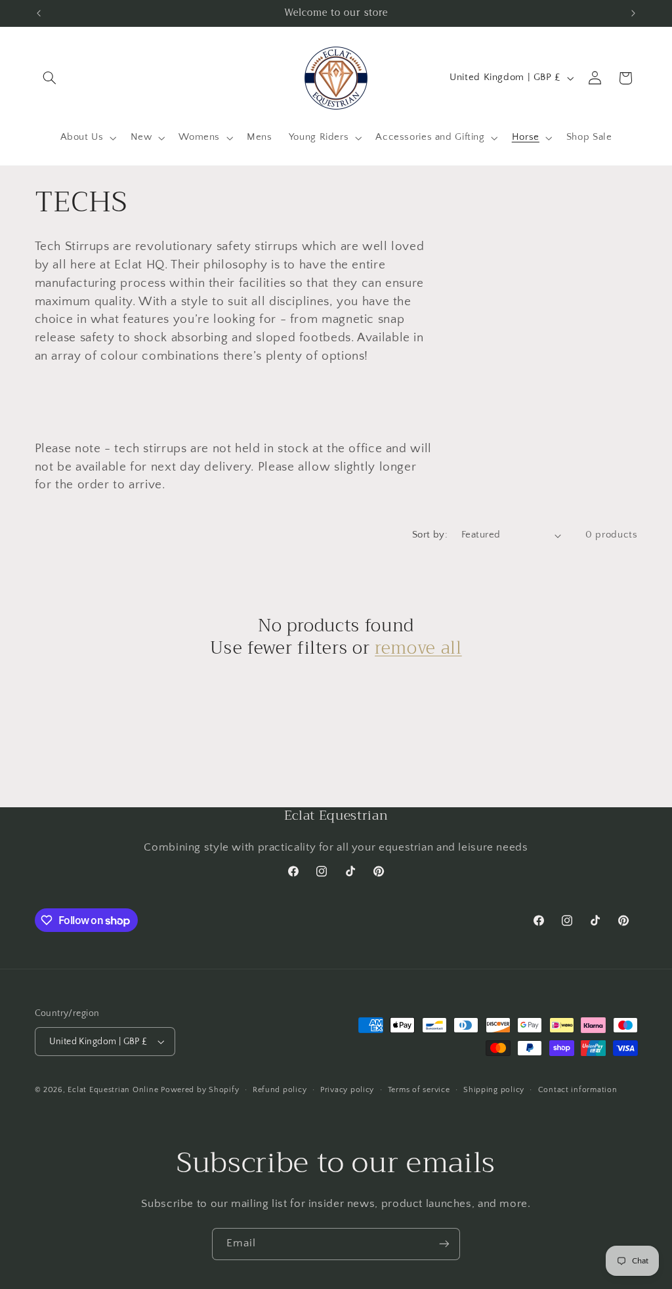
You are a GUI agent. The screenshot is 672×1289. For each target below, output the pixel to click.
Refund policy (280, 1090)
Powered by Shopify (200, 1090)
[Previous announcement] (38, 13)
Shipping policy (493, 1090)
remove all (418, 648)
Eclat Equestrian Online (113, 1090)
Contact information (578, 1090)
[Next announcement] (633, 13)
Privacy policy (347, 1090)
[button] (50, 78)
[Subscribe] (444, 1244)
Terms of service (419, 1090)
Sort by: (430, 535)
